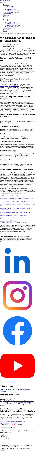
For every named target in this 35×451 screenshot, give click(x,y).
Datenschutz (9, 423)
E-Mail (2, 436)
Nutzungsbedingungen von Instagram (9, 86)
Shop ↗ (31, 402)
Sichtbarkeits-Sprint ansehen (7, 421)
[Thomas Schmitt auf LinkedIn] (17, 277)
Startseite (2, 33)
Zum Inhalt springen (5, 0)
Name (1, 435)
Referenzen (6, 5)
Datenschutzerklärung (14, 448)
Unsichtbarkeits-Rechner (17, 401)
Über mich (6, 15)
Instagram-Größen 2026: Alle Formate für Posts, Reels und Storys (17, 198)
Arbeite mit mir (7, 13)
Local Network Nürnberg (22, 402)
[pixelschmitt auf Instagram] (17, 312)
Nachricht (2, 444)
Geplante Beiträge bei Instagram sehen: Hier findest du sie (15, 201)
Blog (13, 398)
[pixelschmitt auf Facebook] (17, 347)
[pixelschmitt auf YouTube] (17, 382)
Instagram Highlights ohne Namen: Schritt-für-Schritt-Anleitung (16, 212)
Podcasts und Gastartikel (13, 12)
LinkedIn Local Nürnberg (13, 10)
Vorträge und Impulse (12, 9)
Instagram (11, 46)
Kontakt (5, 16)
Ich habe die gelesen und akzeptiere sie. (18, 448)
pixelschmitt (3, 2)
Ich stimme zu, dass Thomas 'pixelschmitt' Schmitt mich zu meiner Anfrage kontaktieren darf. (16, 446)
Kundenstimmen (11, 8)
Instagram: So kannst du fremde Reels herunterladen (13, 215)
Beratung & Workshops (17, 389)
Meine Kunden (10, 6)
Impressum (3, 423)
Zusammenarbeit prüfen (21, 421)
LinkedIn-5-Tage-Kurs (10, 402)
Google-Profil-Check (5, 401)
